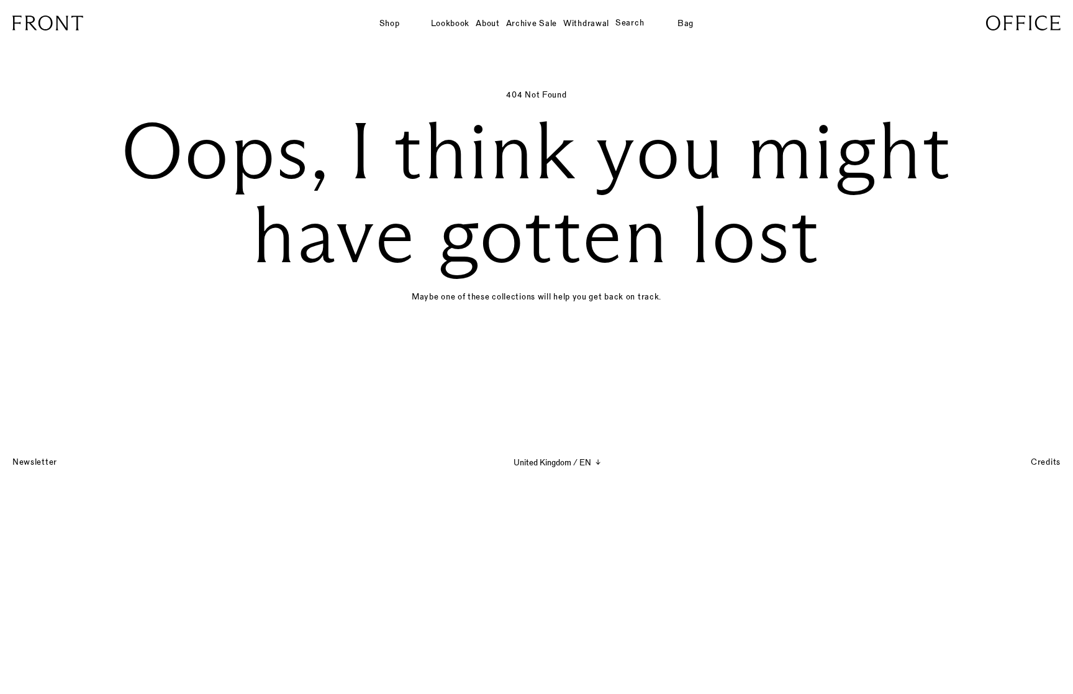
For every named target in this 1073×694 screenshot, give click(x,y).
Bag (685, 23)
